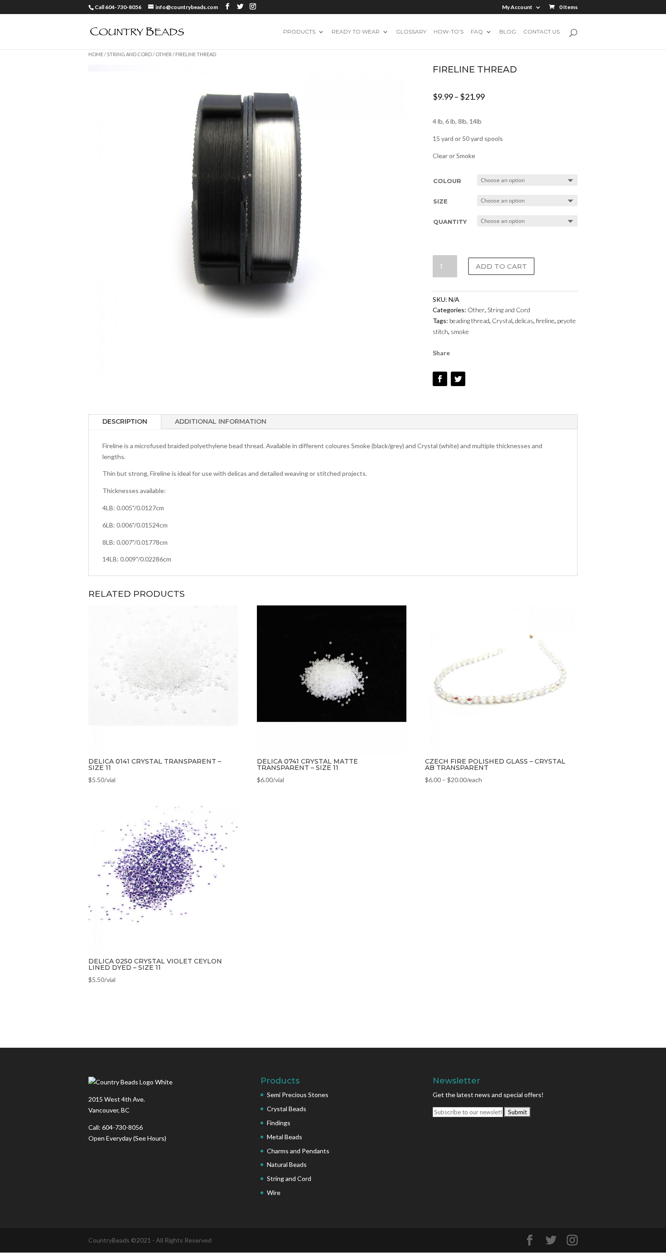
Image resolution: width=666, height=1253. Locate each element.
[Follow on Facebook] (440, 379)
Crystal (502, 320)
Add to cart (501, 266)
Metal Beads (284, 1137)
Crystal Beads (286, 1109)
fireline (545, 320)
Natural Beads (287, 1164)
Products (299, 32)
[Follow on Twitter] (458, 379)
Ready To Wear (356, 32)
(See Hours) (149, 1138)
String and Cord (129, 54)
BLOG (507, 32)
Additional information (220, 421)
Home (95, 54)
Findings (278, 1123)
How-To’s (448, 32)
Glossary (411, 32)
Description (124, 421)
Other (163, 54)
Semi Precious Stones (297, 1094)
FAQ (477, 32)
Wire (273, 1192)
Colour (447, 180)
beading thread (469, 320)
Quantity (450, 221)
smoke (460, 331)
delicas (524, 320)
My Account (517, 7)
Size (440, 201)
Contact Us (541, 32)
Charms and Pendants (298, 1151)
